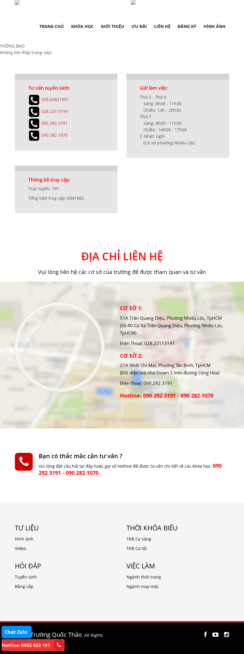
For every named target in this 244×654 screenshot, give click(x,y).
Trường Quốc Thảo (56, 635)
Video (20, 548)
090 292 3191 (54, 123)
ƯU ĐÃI (139, 26)
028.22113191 (55, 111)
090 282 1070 (54, 135)
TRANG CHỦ (51, 26)
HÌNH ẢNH (215, 26)
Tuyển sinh (26, 577)
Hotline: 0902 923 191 (26, 645)
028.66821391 (55, 99)
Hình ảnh (24, 539)
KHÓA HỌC (82, 26)
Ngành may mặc (142, 586)
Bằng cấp (24, 586)
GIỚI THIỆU (112, 26)
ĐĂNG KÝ (187, 26)
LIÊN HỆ (162, 26)
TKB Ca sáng (138, 539)
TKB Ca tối (136, 548)
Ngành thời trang (143, 577)
